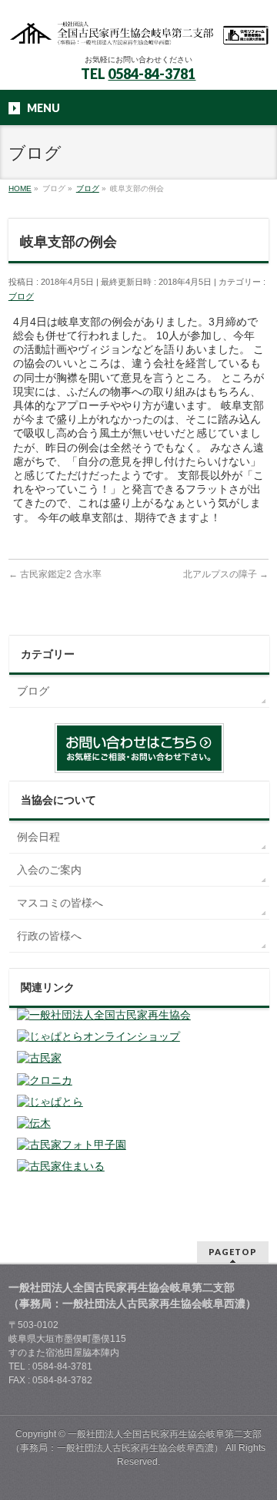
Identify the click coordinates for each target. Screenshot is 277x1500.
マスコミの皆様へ (60, 903)
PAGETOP (233, 1252)
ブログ (21, 296)
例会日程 (38, 837)
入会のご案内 (49, 870)
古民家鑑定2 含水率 (55, 574)
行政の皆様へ (49, 936)
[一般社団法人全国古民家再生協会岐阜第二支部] (138, 28)
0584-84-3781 (151, 73)
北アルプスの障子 (226, 574)
